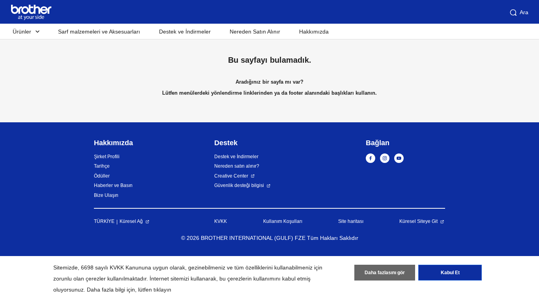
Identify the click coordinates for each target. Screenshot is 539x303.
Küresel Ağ (131, 221)
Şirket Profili (107, 156)
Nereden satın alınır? (236, 166)
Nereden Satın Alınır (255, 31)
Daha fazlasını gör (385, 272)
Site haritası (350, 221)
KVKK (220, 221)
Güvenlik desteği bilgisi (239, 185)
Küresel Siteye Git (418, 221)
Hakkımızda (314, 31)
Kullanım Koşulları (282, 221)
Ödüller (102, 176)
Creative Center (231, 176)
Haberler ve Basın (113, 185)
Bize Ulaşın (106, 195)
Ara (524, 12)
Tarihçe (102, 166)
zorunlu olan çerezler (79, 278)
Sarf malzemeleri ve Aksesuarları (99, 31)
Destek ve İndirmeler (185, 31)
